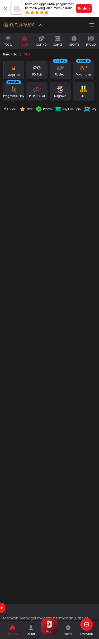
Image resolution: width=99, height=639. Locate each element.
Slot (27, 54)
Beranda (10, 54)
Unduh (84, 8)
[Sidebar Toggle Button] (92, 25)
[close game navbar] (40, 25)
